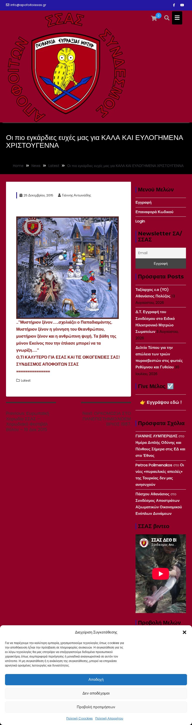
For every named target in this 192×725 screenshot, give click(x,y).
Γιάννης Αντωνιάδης (76, 195)
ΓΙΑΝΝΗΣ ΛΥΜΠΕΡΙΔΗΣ (157, 436)
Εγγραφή (144, 202)
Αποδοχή (96, 679)
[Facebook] (174, 5)
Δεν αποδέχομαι (96, 693)
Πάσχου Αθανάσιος (153, 494)
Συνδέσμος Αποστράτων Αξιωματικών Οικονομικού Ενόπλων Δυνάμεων (159, 507)
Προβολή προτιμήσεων (96, 707)
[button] (184, 632)
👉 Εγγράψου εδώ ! (161, 402)
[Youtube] (182, 5)
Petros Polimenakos (154, 465)
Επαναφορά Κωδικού (155, 211)
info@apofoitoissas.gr (28, 4)
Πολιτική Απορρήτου (109, 718)
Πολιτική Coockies (79, 718)
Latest (25, 380)
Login (140, 221)
